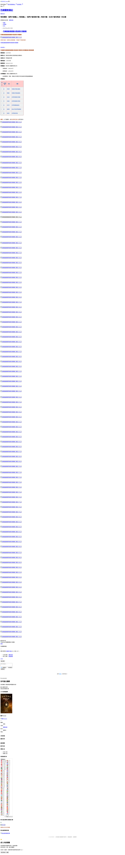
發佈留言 (2, 669)
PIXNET (52, 836)
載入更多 (2, 661)
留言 (11, 651)
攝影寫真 (11, 20)
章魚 (2, 643)
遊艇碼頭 (11, 656)
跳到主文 (3, 13)
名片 (4, 25)
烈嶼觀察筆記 (7, 10)
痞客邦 (7, 651)
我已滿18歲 (3, 852)
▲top (2, 658)
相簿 (4, 22)
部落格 (4, 24)
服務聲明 (75, 836)
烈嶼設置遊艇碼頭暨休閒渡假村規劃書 (9, 42)
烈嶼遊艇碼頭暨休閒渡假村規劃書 (15, 31)
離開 (7, 852)
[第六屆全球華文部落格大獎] (3, 824)
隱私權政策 (70, 836)
